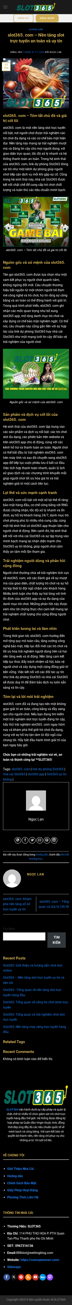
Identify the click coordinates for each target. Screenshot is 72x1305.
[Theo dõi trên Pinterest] (21, 1277)
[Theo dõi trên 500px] (42, 1277)
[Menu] (5, 7)
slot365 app (36, 774)
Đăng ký (23, 18)
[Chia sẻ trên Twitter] (32, 840)
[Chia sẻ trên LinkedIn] (54, 840)
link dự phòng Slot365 (48, 769)
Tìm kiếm (9, 929)
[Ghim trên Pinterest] (47, 840)
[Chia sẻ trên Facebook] (25, 840)
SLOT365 (60, 1299)
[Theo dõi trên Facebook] (6, 1277)
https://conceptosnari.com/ (40, 1260)
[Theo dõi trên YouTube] (35, 1277)
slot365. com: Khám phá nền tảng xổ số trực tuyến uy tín (17, 904)
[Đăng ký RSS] (28, 1277)
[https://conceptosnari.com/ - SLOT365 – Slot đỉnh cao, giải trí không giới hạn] (36, 7)
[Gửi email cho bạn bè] (39, 840)
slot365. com (21, 769)
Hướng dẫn (36, 29)
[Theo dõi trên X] (14, 1277)
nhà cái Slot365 (14, 774)
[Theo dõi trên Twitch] (50, 1277)
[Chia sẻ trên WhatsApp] (18, 840)
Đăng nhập (47, 18)
